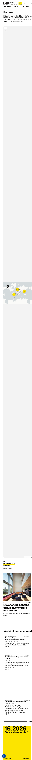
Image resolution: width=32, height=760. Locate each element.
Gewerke (6, 566)
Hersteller (7, 568)
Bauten (17, 6)
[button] (8, 286)
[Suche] (24, 3)
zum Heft (8, 759)
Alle (5, 561)
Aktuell (7, 6)
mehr (5, 616)
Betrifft (26, 6)
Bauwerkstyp (8, 563)
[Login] (28, 3)
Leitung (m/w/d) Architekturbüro (15, 701)
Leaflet (27, 557)
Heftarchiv (26, 759)
